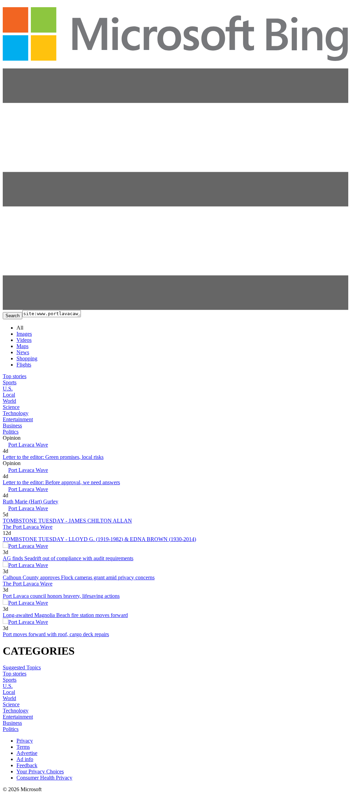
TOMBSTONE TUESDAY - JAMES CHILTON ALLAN (67, 521)
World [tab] (9, 401)
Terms (23, 747)
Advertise (26, 753)
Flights (23, 365)
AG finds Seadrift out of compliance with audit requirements (68, 558)
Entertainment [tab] (18, 419)
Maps (22, 346)
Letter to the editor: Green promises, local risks (53, 457)
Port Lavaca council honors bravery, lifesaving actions (61, 596)
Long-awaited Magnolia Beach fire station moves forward (65, 615)
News (22, 352)
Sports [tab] (9, 382)
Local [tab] (9, 395)
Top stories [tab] (14, 376)
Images (24, 334)
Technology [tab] (15, 413)
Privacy (24, 741)
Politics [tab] (11, 432)
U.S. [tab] (8, 388)
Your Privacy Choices (40, 771)
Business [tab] (12, 425)
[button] (175, 308)
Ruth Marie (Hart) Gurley (30, 501)
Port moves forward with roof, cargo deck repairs (56, 634)
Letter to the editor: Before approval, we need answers (61, 482)
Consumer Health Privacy (44, 778)
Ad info (24, 759)
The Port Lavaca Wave (27, 527)
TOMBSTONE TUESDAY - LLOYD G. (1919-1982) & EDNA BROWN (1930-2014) (99, 539)
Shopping (26, 358)
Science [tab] (11, 407)
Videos (24, 340)
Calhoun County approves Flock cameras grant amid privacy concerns (79, 577)
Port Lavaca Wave (28, 445)
